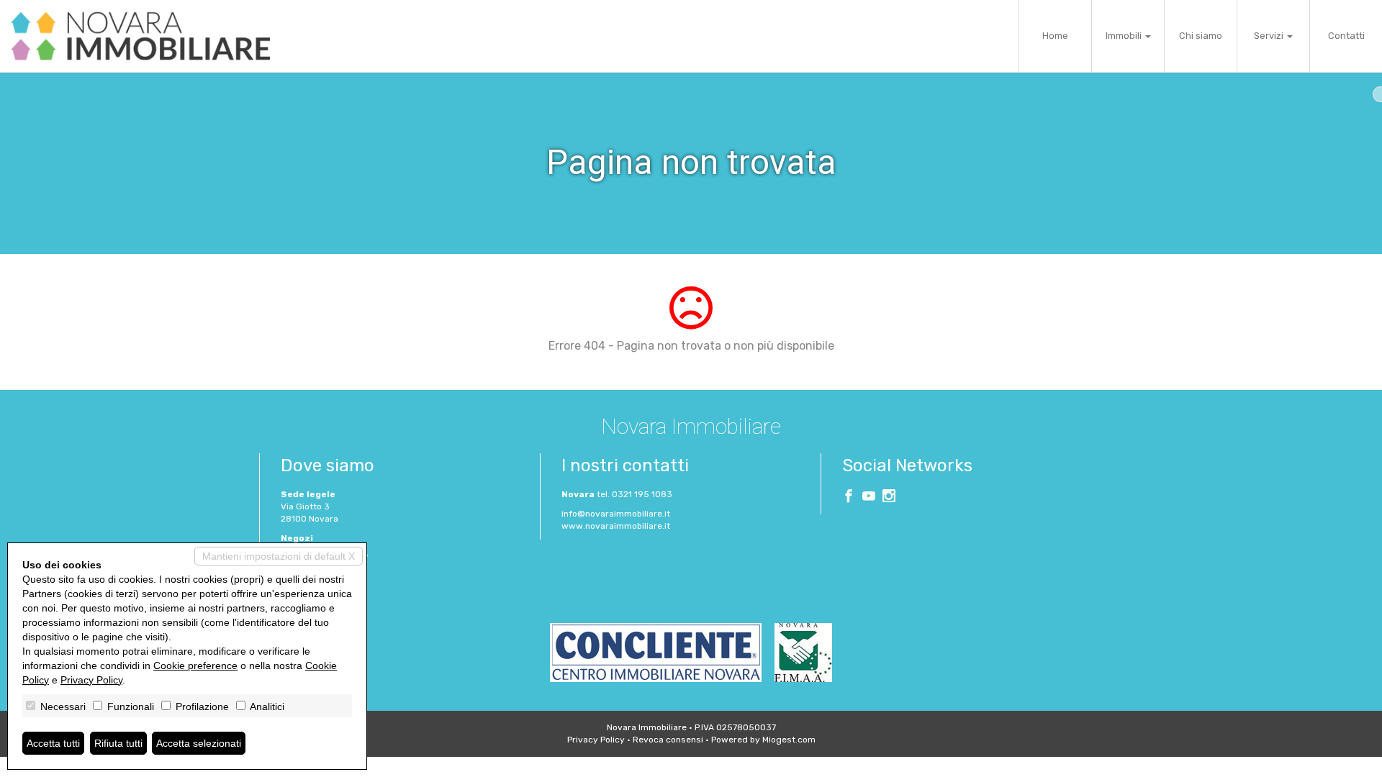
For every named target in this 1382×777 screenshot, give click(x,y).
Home (1055, 35)
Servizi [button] (1270, 35)
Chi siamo (1200, 35)
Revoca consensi (668, 740)
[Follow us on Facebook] (848, 498)
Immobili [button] (1125, 35)
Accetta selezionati (198, 743)
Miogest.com (789, 740)
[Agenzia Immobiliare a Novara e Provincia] (140, 36)
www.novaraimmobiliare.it (615, 526)
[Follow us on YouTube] (868, 498)
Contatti (1346, 35)
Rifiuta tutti (118, 743)
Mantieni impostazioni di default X (278, 556)
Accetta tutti (53, 743)
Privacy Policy (596, 740)
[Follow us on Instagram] (888, 498)
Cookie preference (195, 665)
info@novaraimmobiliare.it (615, 514)
